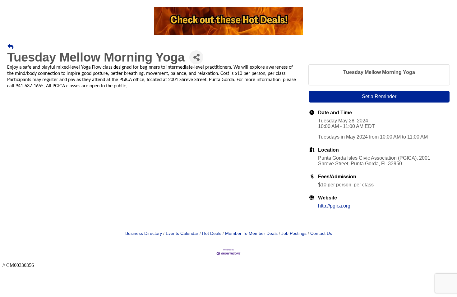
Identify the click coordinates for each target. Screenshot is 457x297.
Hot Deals (211, 233)
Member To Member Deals (251, 233)
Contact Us (321, 233)
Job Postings (294, 233)
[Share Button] (196, 57)
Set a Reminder (379, 96)
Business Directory (143, 233)
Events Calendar (182, 233)
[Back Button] (10, 46)
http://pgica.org (334, 205)
